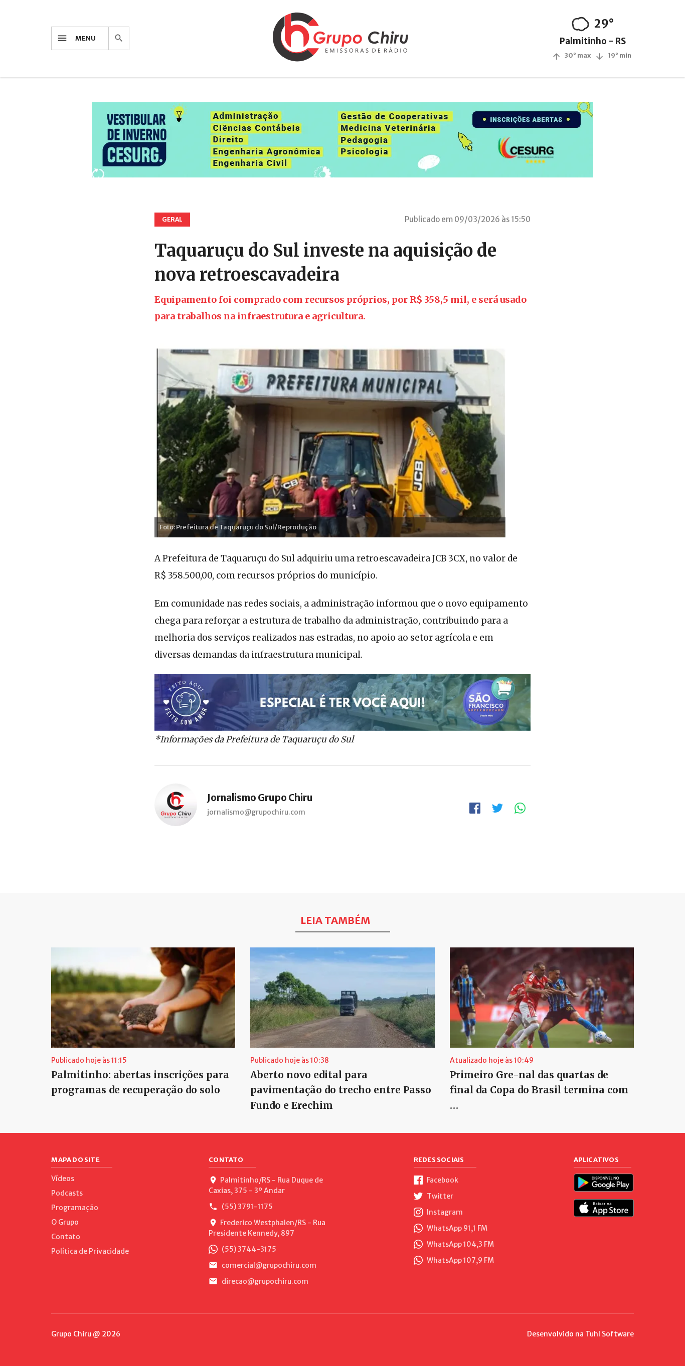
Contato (65, 1236)
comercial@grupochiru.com (268, 1265)
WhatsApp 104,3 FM (459, 1244)
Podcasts (67, 1193)
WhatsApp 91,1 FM (456, 1228)
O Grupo (65, 1222)
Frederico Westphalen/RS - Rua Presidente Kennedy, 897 (267, 1228)
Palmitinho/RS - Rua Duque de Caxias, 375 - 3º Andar (266, 1185)
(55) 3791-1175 (246, 1206)
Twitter (439, 1196)
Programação (74, 1207)
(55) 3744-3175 (248, 1249)
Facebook (441, 1180)
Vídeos (62, 1178)
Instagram (444, 1212)
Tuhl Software (609, 1333)
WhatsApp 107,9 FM (459, 1260)
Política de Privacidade (90, 1251)
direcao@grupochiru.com (264, 1281)
